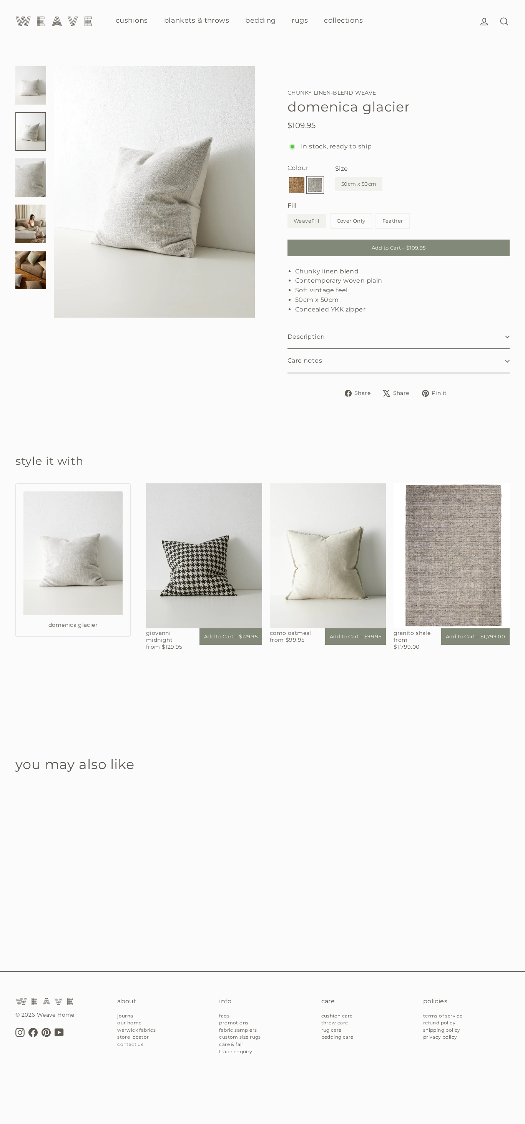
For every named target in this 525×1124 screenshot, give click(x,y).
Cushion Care (337, 1016)
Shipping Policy (441, 1030)
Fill (292, 205)
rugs (300, 20)
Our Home (129, 1023)
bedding (260, 20)
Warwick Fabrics (136, 1030)
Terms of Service (442, 1016)
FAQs (224, 1016)
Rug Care (331, 1030)
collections (343, 20)
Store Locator (133, 1037)
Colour (297, 168)
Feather (392, 221)
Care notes (304, 360)
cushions (132, 20)
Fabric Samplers (238, 1030)
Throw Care (334, 1023)
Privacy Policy (440, 1037)
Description (306, 336)
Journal (126, 1016)
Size (341, 168)
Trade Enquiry (235, 1051)
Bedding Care (337, 1037)
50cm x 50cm (358, 184)
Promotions (233, 1023)
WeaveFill (307, 221)
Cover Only (351, 221)
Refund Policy (439, 1023)
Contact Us (130, 1044)
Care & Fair (231, 1044)
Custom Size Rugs (240, 1037)
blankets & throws (196, 20)
